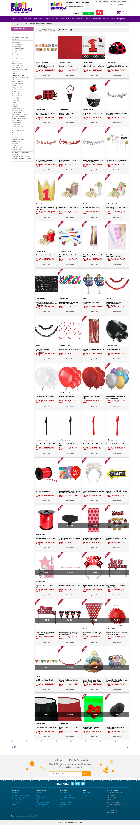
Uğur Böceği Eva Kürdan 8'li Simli (116, 539)
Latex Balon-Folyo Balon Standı (91, 302)
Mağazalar (15, 792)
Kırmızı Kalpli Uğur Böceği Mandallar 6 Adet (92, 728)
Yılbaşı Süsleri (16, 19)
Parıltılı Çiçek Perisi (17, 51)
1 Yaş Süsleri (110, 799)
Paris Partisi (15, 53)
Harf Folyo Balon (112, 810)
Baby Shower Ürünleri (66, 802)
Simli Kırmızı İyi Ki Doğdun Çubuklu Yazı (115, 586)
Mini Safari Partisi (17, 120)
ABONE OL (86, 773)
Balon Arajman (38, 19)
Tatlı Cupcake (16, 141)
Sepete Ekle (46, 75)
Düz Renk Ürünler (109, 19)
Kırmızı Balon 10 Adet (66, 396)
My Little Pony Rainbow (18, 139)
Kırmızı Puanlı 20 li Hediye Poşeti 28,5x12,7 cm (92, 539)
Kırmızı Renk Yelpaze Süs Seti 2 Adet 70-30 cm (116, 633)
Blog (37, 795)
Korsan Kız (15, 106)
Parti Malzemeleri (77, 19)
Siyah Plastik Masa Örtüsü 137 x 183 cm (70, 539)
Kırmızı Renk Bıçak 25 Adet (92, 444)
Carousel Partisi (16, 79)
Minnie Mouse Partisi (18, 110)
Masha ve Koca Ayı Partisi (19, 116)
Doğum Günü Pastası (18, 90)
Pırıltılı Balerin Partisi (18, 44)
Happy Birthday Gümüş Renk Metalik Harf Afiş (93, 161)
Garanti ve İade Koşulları (43, 807)
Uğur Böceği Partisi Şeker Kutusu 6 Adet (68, 114)
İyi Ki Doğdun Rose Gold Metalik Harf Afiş (44, 161)
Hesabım (39, 792)
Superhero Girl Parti (17, 127)
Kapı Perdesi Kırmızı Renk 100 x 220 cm (93, 350)
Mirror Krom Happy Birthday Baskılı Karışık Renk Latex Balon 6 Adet (93, 681)
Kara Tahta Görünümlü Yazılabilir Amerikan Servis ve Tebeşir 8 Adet (46, 303)
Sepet (123, 12)
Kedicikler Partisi (16, 46)
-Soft (59, 822)
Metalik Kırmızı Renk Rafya (45, 538)
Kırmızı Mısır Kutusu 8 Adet (45, 255)
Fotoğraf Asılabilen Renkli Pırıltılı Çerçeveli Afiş (45, 66)
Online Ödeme (16, 802)
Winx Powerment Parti (18, 149)
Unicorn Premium (17, 63)
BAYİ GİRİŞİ (113, 1)
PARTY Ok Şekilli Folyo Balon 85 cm (116, 491)
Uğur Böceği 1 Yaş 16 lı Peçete (93, 66)
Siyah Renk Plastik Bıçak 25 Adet (45, 444)
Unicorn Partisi (16, 57)
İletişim (14, 804)
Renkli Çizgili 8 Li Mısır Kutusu (116, 207)
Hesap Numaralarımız (18, 800)
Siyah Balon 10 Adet (113, 349)
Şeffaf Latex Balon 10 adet (45, 396)
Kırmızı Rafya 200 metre (44, 491)
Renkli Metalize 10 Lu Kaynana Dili (70, 255)
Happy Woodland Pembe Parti (20, 114)
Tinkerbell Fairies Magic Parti (20, 77)
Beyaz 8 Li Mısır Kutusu (91, 207)
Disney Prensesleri (17, 88)
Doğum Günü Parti (51, 19)
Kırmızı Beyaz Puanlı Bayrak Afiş (92, 633)
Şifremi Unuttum (41, 797)
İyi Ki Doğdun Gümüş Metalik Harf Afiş (116, 114)
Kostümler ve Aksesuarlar (67, 797)
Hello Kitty (15, 104)
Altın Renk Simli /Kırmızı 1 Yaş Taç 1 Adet (46, 208)
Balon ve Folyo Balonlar (66, 800)
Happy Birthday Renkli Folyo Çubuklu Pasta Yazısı (69, 302)
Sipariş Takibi (40, 800)
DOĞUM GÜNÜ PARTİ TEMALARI (21, 158)
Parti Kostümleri (111, 797)
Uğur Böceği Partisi (18, 75)
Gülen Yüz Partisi (17, 96)
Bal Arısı (14, 73)
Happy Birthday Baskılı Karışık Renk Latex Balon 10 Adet (70, 491)
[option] (18, 747)
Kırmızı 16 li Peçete (66, 66)
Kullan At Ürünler (64, 807)
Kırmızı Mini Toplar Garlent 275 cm (68, 680)
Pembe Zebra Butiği (17, 129)
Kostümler (97, 19)
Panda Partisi (16, 145)
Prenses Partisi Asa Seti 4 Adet (44, 586)
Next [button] (127, 747)
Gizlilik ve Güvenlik (41, 804)
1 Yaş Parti (121, 19)
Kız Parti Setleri (16, 42)
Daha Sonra (77, 13)
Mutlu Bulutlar (16, 61)
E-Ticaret (64, 822)
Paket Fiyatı (45, 70)
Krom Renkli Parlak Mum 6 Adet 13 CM (92, 255)
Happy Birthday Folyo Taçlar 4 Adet (93, 586)
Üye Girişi (86, 795)
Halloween (27, 19)
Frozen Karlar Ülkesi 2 (18, 65)
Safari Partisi (15, 135)
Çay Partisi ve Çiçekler (18, 48)
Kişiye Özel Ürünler (65, 795)
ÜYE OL (111, 4)
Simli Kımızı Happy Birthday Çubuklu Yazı (45, 633)
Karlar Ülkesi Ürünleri (113, 802)
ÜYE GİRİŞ (121, 4)
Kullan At (109, 807)
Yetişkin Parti (64, 19)
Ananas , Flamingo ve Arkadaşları (21, 69)
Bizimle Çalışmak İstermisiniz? (21, 795)
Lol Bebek (14, 71)
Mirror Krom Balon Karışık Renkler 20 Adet (115, 397)
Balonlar (88, 19)
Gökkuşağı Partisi (17, 98)
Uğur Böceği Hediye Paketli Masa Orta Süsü (45, 114)
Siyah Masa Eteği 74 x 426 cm (46, 727)
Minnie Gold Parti (17, 122)
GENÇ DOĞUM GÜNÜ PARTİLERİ (21, 156)
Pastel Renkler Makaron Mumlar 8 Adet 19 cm (114, 255)
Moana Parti (15, 143)
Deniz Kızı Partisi (17, 67)
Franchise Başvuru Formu (19, 797)
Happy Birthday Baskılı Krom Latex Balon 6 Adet (116, 680)
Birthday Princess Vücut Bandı (69, 585)
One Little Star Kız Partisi (19, 59)
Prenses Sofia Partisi (18, 131)
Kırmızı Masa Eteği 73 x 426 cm (68, 728)
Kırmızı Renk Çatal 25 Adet (115, 444)
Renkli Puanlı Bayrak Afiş (44, 680)
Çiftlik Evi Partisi (16, 112)
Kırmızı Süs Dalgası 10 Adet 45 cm (69, 350)
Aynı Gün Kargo (103, 1)
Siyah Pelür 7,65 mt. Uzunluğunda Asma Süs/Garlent (43, 351)
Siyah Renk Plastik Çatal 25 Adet (68, 444)
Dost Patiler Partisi (17, 92)
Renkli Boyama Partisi (18, 133)
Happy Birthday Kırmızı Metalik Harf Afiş (67, 161)
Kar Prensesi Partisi (17, 83)
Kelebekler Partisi (16, 102)
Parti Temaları (64, 792)
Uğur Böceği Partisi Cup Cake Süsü (93, 114)
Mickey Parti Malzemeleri (19, 108)
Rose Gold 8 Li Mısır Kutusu (69, 207)
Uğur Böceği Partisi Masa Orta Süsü (116, 66)
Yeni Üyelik (86, 792)
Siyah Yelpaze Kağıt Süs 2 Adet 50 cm (115, 728)
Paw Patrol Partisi (17, 94)
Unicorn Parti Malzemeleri (114, 792)
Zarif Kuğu (15, 85)
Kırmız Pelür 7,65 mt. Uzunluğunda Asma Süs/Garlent (113, 303)
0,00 (125, 14)
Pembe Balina (16, 124)
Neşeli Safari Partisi (17, 81)
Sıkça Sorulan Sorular (42, 802)
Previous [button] (12, 747)
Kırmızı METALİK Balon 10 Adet (92, 397)
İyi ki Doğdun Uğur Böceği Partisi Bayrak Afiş (68, 633)
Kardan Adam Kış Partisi (19, 118)
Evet (88, 13)
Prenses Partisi (16, 55)
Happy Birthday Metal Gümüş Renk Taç (93, 491)
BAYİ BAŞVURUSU (121, 1)
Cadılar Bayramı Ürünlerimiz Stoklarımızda (117, 804)
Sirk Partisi (15, 137)
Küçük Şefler (15, 100)
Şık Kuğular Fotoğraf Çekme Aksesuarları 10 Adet (116, 161)
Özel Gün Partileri (65, 804)
